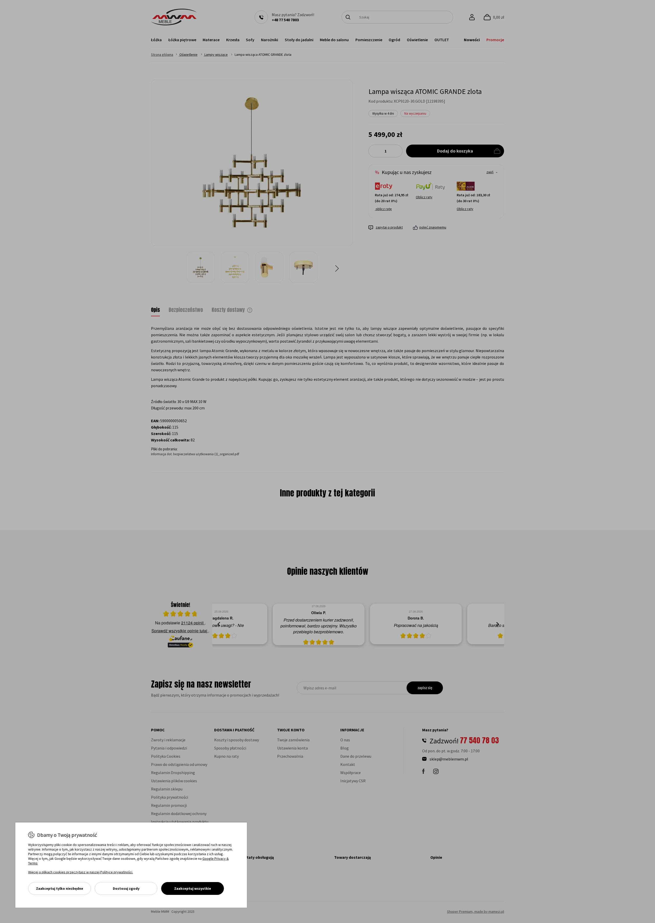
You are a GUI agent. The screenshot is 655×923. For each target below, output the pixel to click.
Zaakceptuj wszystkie (192, 888)
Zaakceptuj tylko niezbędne (59, 888)
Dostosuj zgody (126, 888)
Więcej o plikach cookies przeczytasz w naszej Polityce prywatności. (80, 872)
